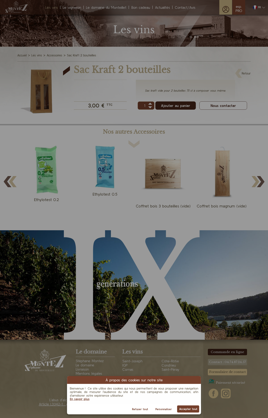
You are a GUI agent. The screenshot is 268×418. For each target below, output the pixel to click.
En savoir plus (80, 399)
